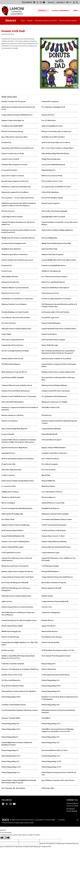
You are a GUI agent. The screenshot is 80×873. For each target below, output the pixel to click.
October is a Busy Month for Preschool (56, 299)
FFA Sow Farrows (8, 211)
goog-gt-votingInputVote (43, 846)
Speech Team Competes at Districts (15, 181)
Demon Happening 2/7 (9, 737)
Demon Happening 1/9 (9, 750)
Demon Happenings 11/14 (51, 767)
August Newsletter (49, 626)
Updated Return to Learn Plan (53, 503)
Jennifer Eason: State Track (11, 675)
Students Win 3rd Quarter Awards (14, 165)
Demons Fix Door (48, 115)
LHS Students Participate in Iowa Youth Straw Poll (59, 773)
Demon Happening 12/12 (51, 756)
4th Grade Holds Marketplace (12, 402)
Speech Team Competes (51, 203)
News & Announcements (68, 21)
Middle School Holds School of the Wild (56, 243)
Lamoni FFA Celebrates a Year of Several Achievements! (16, 559)
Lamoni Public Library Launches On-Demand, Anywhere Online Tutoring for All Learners (18, 441)
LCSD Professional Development (54, 525)
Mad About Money (48, 486)
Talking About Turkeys (10, 492)
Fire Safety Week (7, 519)
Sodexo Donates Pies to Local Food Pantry (17, 607)
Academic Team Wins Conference (54, 453)
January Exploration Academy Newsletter (17, 571)
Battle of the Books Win (50, 642)
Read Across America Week (52, 176)
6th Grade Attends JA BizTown (12, 340)
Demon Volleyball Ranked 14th (12, 536)
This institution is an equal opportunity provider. (18, 823)
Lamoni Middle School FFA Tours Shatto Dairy (59, 260)
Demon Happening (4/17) (51, 691)
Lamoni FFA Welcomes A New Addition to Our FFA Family (59, 559)
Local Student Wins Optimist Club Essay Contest (19, 710)
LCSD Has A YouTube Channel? (12, 664)
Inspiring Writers (8, 453)
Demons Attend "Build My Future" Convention (18, 396)
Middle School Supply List (11, 631)
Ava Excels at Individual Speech (53, 165)
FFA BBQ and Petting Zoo (10, 364)
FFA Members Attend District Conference (17, 299)
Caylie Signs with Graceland (11, 217)
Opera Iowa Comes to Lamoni (12, 176)
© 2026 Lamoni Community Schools (22, 820)
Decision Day (6, 142)
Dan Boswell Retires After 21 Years (55, 750)
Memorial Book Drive (50, 631)
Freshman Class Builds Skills (12, 126)
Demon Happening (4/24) (51, 686)
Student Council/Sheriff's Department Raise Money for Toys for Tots (18, 657)
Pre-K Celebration (49, 120)
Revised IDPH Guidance (50, 571)
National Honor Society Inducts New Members (18, 691)
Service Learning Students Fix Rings (15, 351)
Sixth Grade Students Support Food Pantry (17, 459)
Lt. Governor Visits (8, 486)
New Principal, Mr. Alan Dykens (13, 788)
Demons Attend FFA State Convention (56, 391)
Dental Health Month (49, 434)
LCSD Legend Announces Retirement (56, 675)
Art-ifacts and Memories (10, 680)
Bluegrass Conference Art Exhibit (54, 402)
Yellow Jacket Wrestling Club (12, 514)
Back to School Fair (49, 669)
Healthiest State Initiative (11, 249)
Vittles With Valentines (50, 192)
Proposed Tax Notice (9, 170)
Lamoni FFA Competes (50, 101)
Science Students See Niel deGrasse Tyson (17, 260)
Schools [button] (51, 2)
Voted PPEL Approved (50, 318)
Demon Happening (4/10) (10, 697)
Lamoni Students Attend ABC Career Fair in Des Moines (60, 223)
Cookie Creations (8, 475)
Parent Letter (6, 271)
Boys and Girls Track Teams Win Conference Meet (58, 379)
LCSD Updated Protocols (10, 553)
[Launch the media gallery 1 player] (59, 63)
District (30, 21)
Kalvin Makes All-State (9, 277)
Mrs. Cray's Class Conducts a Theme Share (58, 148)
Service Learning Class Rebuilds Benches (16, 508)
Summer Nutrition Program (52, 254)
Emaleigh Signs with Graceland (53, 217)
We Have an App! (7, 650)
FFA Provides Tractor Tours (52, 181)
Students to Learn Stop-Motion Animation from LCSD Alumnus (60, 698)
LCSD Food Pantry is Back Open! (54, 530)
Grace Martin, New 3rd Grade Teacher (15, 318)
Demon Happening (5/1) (51, 680)
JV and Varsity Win (8, 464)
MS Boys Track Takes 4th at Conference (56, 131)
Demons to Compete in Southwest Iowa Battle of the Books (19, 408)
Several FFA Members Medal (52, 198)
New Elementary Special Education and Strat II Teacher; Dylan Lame (59, 305)
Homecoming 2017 (49, 664)
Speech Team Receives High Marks (14, 448)
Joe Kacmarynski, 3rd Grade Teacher (56, 312)
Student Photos (47, 620)
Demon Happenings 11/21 (11, 767)
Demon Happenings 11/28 (51, 761)
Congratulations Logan (50, 553)
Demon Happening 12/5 (10, 761)
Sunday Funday (47, 596)
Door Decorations (48, 470)
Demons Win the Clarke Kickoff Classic (56, 547)
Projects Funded (7, 434)
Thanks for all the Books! (10, 497)
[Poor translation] (7, 837)
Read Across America (9, 421)
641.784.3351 (71, 809)
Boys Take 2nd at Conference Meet (14, 137)
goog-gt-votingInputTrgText (25, 846)
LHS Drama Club (48, 788)
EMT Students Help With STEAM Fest (55, 154)
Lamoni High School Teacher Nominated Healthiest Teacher (16, 744)
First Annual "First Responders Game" (56, 656)
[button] (47, 10)
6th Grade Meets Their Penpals (53, 340)
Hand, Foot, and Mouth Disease (53, 282)
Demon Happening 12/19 (10, 756)
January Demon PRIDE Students (54, 448)
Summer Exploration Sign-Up (12, 120)
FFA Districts (47, 415)
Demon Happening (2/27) (51, 724)
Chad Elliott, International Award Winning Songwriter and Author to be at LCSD (58, 730)
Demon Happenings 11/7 (10, 772)
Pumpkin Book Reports (50, 508)
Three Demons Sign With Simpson (14, 429)
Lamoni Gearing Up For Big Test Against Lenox (19, 620)
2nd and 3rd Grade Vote (10, 282)
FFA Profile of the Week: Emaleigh (54, 211)
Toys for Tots (47, 607)
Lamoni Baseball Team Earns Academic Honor (59, 329)
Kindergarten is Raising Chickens (54, 385)
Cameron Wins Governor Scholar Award (16, 385)
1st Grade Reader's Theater (52, 492)
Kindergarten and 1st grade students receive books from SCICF (18, 231)
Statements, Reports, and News (46, 21)
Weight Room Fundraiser (51, 159)
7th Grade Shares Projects (52, 440)
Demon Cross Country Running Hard (15, 542)
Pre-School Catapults (50, 464)
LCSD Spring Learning (50, 566)
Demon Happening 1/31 (50, 737)
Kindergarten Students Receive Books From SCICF (18, 108)
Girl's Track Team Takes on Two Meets (56, 142)
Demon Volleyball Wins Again (12, 547)
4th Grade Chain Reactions (11, 470)
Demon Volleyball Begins (51, 323)
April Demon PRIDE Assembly (12, 377)
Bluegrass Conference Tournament (14, 566)
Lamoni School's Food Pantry (12, 345)
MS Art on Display (8, 503)
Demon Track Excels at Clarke (12, 154)
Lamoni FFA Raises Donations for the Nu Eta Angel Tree (18, 223)
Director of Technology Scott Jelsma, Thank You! (19, 669)
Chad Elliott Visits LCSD (50, 407)
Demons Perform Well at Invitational (15, 391)
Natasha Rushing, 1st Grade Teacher (15, 312)
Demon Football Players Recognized (55, 288)
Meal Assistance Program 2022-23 (14, 372)
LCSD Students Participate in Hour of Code (58, 650)
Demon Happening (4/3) (51, 705)
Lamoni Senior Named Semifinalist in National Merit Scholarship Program (18, 781)
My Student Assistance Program (54, 583)
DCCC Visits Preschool (50, 459)
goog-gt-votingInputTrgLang (68, 843)
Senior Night (6, 334)
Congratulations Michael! (51, 429)
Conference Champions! (51, 612)
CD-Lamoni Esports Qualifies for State (56, 187)
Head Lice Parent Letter (10, 293)
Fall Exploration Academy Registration (16, 329)
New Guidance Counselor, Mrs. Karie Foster (58, 780)
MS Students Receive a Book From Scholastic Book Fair (58, 711)
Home (23, 21)
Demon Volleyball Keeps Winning (54, 542)
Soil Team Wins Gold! (49, 249)
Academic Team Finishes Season (13, 705)
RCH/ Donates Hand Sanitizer (12, 530)
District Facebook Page (10, 637)
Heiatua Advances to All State (12, 415)
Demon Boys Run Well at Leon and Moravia (17, 148)
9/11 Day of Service (8, 323)
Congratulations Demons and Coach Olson (17, 577)
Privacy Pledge (50, 820)
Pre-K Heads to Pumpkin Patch (53, 107)
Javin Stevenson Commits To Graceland (56, 359)
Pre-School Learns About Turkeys (54, 277)
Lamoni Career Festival (10, 159)
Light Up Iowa (6, 601)
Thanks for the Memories (51, 271)
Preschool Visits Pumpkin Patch (13, 243)
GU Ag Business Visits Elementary (54, 396)
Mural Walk (46, 475)
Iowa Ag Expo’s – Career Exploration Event (17, 198)
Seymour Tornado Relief (10, 718)
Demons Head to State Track (12, 359)
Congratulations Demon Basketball (55, 601)
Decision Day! (6, 266)
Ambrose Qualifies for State (52, 126)
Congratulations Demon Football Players (57, 577)
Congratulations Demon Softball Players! (17, 115)
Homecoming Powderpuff (51, 588)
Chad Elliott (46, 718)
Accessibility (39, 820)
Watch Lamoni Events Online (12, 626)
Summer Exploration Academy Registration (58, 372)
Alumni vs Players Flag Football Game (15, 525)
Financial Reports (48, 170)
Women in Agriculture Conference (14, 254)
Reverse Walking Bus (49, 238)
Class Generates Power (50, 293)
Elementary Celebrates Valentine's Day (16, 187)
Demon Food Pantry (49, 334)
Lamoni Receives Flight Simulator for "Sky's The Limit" (19, 643)
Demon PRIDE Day (48, 481)
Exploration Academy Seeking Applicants (57, 230)
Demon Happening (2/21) (10, 729)
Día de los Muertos (49, 497)
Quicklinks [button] (60, 2)
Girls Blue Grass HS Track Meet (53, 137)
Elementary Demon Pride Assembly (55, 514)
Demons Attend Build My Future (54, 266)
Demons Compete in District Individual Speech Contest (59, 422)
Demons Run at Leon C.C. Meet (53, 536)
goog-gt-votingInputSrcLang (49, 843)
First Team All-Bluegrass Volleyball (14, 583)
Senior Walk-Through (50, 345)
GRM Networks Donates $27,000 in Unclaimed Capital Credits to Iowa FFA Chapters (18, 204)
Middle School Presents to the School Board (18, 238)
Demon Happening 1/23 (50, 742)
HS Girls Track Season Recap (12, 131)
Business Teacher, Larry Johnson (13, 304)
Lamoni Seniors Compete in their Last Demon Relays (59, 365)
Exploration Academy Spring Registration (17, 481)
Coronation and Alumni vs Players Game (57, 519)
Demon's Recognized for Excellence (14, 192)
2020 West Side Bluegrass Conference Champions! (15, 589)
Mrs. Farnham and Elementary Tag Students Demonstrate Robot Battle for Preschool (58, 352)
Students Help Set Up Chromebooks (14, 288)
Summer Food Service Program (13, 101)
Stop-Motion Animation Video (12, 686)
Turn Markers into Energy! (52, 637)
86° (67, 2)
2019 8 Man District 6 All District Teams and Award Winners (17, 614)
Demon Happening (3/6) (10, 724)
